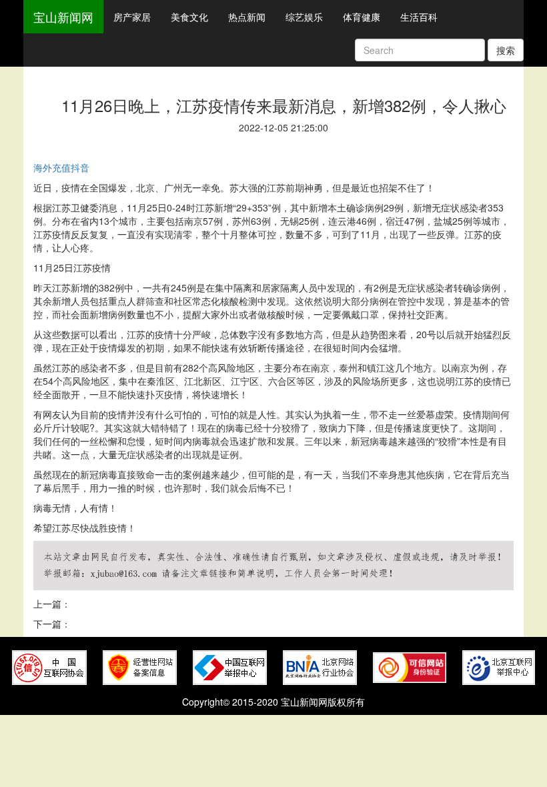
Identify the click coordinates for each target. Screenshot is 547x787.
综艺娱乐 (304, 16)
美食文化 (189, 16)
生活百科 (419, 16)
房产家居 (132, 16)
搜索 (505, 50)
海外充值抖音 (61, 167)
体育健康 (361, 16)
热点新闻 (246, 16)
